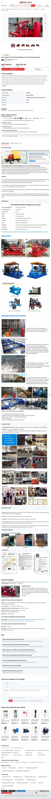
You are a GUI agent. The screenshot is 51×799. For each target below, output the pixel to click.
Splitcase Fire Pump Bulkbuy (7, 785)
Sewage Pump (11, 619)
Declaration (38, 795)
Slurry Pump (25, 621)
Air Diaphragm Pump (27, 619)
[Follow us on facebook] (40, 791)
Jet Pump (4, 767)
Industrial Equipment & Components (12, 9)
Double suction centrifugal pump (44, 750)
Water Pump (20, 767)
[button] (2, 2)
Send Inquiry (13, 69)
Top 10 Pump (33, 782)
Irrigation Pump (31, 621)
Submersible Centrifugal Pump (8, 770)
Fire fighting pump (4, 755)
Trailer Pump (42, 619)
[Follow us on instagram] (44, 791)
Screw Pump (12, 621)
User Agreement (32, 795)
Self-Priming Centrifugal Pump (31, 767)
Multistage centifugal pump (6, 752)
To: (7, 687)
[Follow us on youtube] (46, 791)
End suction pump (16, 750)
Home (2, 9)
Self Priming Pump (18, 619)
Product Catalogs (18, 747)
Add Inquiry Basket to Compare (25, 49)
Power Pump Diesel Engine (7, 779)
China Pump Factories (6, 776)
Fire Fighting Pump (35, 619)
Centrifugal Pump (35, 9)
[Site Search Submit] (33, 5)
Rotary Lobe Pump (41, 755)
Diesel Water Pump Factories (30, 776)
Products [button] (12, 5)
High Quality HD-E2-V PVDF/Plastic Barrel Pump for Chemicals (15, 721)
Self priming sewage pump (31, 750)
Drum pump (15, 752)
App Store (4, 791)
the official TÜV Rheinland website (37, 582)
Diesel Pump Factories (42, 776)
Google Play (12, 791)
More (2, 788)
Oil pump (39, 752)
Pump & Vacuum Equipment (25, 9)
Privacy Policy (44, 795)
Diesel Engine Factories (17, 776)
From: (7, 683)
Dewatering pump (29, 755)
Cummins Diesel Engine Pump (22, 782)
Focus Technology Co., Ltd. (16, 795)
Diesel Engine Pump (5, 621)
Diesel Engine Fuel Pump (31, 779)
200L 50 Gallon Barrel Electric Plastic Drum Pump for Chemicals (45, 721)
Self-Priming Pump (12, 767)
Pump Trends (40, 782)
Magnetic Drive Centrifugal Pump (23, 770)
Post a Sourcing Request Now (35, 700)
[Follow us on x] (42, 791)
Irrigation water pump (17, 755)
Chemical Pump (19, 621)
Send (11, 700)
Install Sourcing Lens (7, 792)
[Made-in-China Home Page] (25, 2)
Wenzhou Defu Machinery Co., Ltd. (10, 59)
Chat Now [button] (39, 69)
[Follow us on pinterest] (48, 791)
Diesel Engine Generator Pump (8, 782)
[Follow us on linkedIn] (36, 792)
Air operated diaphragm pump (7, 750)
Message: (6, 690)
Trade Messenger (21, 791)
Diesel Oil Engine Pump (19, 779)
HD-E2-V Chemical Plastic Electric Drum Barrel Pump (5, 738)
